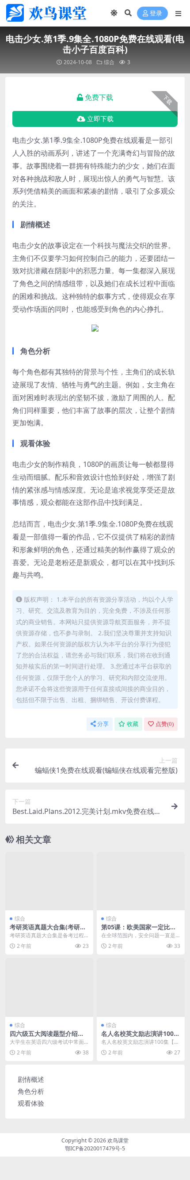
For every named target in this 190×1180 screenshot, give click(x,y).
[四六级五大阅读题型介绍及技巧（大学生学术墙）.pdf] (49, 987)
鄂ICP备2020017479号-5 (95, 1148)
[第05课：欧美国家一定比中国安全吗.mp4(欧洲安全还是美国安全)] (141, 881)
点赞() (165, 724)
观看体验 (31, 1103)
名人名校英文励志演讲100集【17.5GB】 (140, 1037)
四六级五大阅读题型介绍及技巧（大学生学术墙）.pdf (47, 1037)
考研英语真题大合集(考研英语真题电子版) (48, 931)
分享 (103, 724)
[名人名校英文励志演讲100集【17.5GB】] (141, 987)
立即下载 (100, 118)
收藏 (132, 724)
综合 (109, 62)
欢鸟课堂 (118, 1140)
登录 (156, 13)
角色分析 (31, 1091)
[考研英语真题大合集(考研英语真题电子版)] (49, 881)
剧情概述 (31, 1079)
